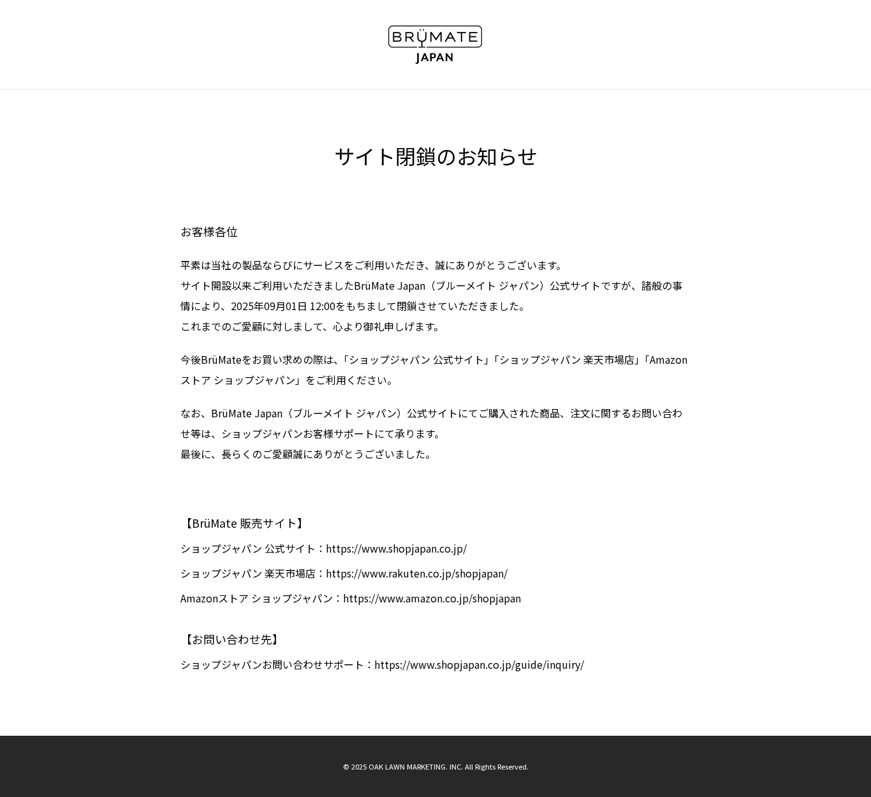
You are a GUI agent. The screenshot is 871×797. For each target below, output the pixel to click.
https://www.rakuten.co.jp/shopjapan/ (417, 573)
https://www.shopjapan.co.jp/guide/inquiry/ (479, 664)
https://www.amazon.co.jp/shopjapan (432, 598)
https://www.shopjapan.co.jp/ (396, 548)
